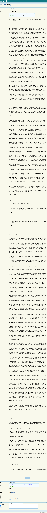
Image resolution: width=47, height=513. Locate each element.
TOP (46, 498)
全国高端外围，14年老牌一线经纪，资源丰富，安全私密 (31, 485)
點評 (17, 498)
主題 (9, 8)
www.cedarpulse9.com (12, 486)
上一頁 (2, 5)
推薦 (12, 8)
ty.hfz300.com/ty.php (12, 15)
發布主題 (46, 5)
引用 (16, 498)
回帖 (43, 5)
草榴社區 (1, 4)
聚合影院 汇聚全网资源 (13, 14)
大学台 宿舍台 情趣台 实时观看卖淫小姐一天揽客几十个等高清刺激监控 (29, 14)
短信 (11, 8)
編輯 (13, 8)
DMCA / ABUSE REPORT (42, 512)
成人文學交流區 (4, 4)
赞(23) (28, 477)
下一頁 (11, 5)
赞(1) (9, 482)
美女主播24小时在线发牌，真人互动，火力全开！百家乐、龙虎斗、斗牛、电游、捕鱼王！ (16, 485)
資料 (10, 8)
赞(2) (9, 492)
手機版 (41, 5)
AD (34, 13)
